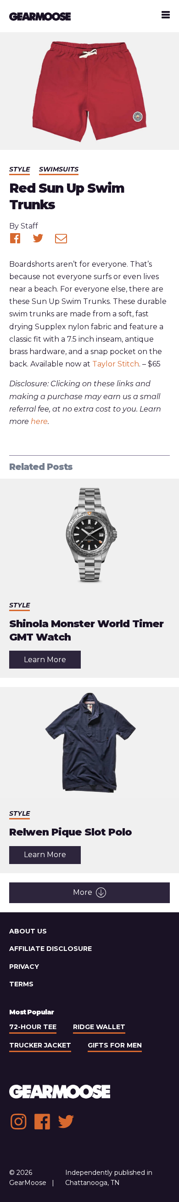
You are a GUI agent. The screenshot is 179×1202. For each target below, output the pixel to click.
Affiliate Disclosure (50, 948)
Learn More (52, 662)
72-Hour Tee (32, 1027)
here (39, 421)
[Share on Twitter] (38, 238)
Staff (29, 226)
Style (19, 169)
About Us (28, 931)
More (82, 892)
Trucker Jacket (40, 1045)
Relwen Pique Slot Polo (70, 832)
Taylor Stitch (115, 364)
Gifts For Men (115, 1045)
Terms (21, 984)
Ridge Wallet (99, 1027)
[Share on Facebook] (15, 238)
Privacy (24, 966)
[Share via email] (61, 238)
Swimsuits (58, 169)
